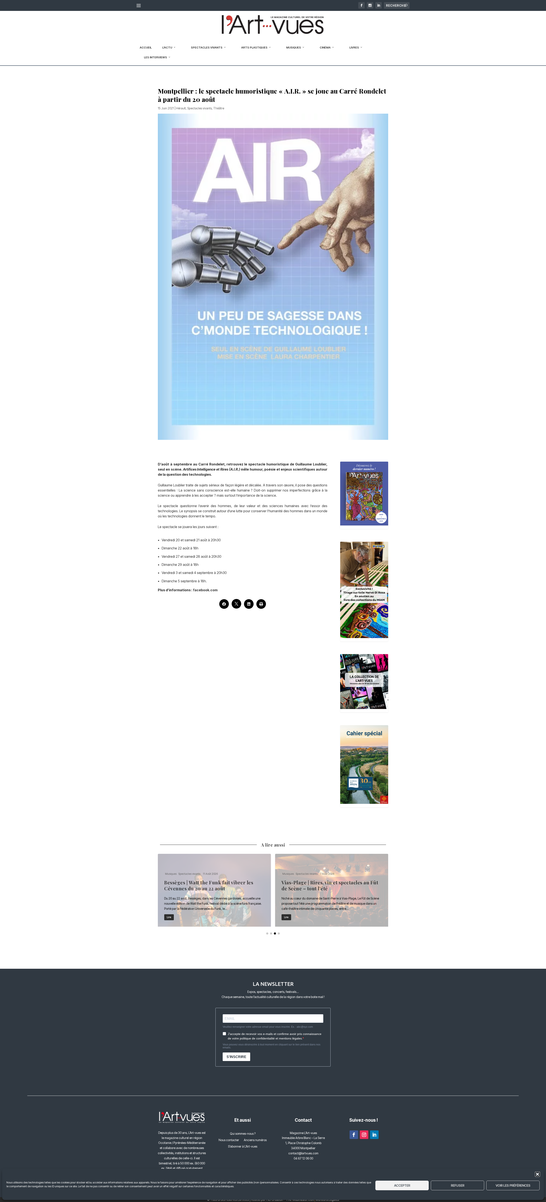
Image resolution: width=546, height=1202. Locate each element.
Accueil (146, 47)
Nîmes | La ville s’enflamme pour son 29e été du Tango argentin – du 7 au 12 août (331, 890)
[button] (537, 1174)
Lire (169, 917)
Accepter (402, 1185)
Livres (354, 47)
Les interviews (155, 57)
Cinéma (325, 47)
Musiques (293, 47)
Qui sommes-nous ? (243, 1133)
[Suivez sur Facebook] (354, 1134)
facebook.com (205, 590)
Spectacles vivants (206, 47)
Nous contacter (229, 1140)
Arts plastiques (254, 47)
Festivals (170, 867)
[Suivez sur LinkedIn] (374, 1134)
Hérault (181, 108)
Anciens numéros (255, 1140)
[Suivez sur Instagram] (364, 1134)
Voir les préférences (513, 1185)
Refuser (457, 1185)
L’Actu (167, 47)
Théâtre (218, 108)
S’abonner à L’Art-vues (242, 1146)
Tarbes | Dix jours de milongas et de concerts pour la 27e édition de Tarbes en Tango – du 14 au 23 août (214, 890)
